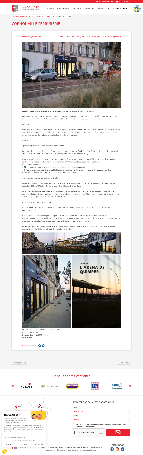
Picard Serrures (57, 151)
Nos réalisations (24, 16)
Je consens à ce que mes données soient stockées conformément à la (100, 425)
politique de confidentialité (85, 427)
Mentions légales (72, 450)
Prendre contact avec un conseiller (77, 448)
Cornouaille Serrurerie (31, 116)
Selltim (28, 451)
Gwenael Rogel (75, 186)
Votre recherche (106, 2)
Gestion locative (105, 8)
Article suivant (124, 362)
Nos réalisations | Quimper (41, 16)
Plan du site (61, 450)
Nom (75, 407)
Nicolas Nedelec (48, 129)
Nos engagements (64, 8)
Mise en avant (74, 36)
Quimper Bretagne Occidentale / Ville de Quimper (89, 116)
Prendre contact (122, 8)
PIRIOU (89, 129)
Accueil (15, 16)
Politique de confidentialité (88, 450)
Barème (61, 448)
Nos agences (78, 8)
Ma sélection (124, 2)
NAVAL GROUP (103, 129)
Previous (13, 386)
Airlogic (109, 183)
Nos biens (51, 8)
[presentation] (89, 432)
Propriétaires (90, 8)
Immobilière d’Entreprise (33, 332)
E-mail (76, 415)
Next (130, 386)
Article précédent (19, 362)
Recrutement (52, 448)
